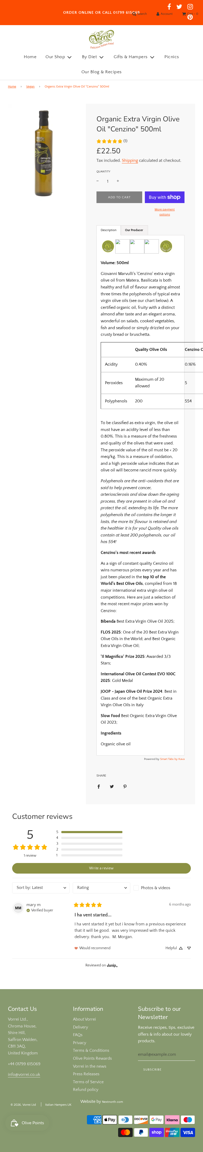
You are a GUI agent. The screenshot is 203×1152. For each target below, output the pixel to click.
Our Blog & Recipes (101, 72)
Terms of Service (88, 1082)
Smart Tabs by (169, 759)
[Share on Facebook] (99, 786)
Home (30, 56)
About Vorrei (84, 1019)
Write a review (101, 868)
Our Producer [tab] (134, 230)
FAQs (77, 1034)
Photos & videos (155, 887)
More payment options (165, 212)
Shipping (130, 160)
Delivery (80, 1027)
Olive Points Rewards (92, 1058)
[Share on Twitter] (112, 786)
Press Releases (86, 1074)
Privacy (79, 1042)
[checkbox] (162, 888)
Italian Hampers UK (58, 1105)
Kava (181, 759)
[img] (39, 909)
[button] (89, 832)
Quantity (103, 171)
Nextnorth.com (112, 1102)
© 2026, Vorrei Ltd (23, 1105)
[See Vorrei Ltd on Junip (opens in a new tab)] (112, 965)
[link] (111, 141)
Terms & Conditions (91, 1050)
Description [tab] (109, 230)
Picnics (171, 56)
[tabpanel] (140, 495)
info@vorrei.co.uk (24, 1074)
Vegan (30, 86)
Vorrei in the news (89, 1066)
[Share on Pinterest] (125, 786)
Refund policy (85, 1089)
